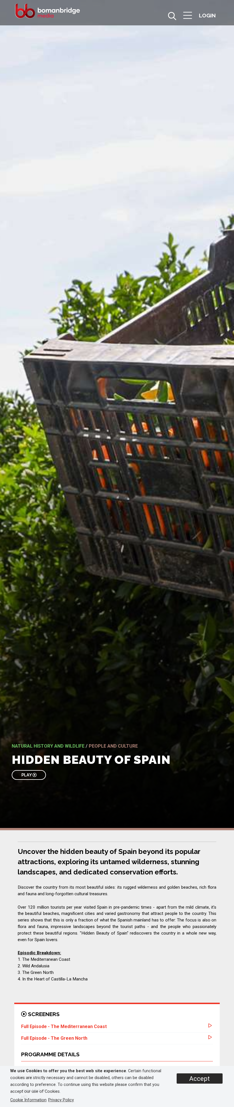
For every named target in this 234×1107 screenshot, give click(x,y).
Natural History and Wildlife (48, 746)
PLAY (27, 774)
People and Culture (113, 746)
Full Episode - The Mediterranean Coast (64, 1026)
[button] (187, 16)
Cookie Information (28, 1100)
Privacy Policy (61, 1100)
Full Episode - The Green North (54, 1038)
